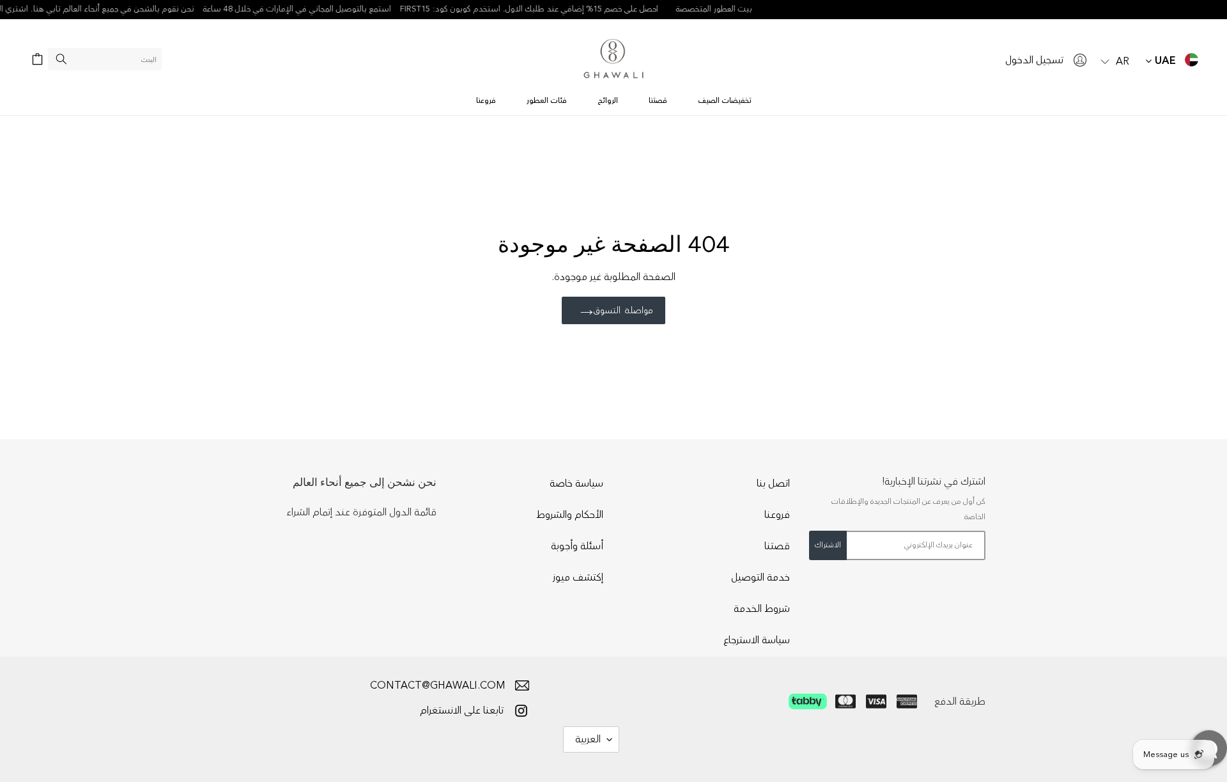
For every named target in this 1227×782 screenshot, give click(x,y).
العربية (588, 739)
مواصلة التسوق (622, 310)
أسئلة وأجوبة (577, 546)
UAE (1164, 61)
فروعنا (777, 514)
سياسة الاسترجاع (756, 640)
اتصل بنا (773, 483)
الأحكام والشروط (569, 514)
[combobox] (105, 59)
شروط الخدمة (762, 608)
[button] (1115, 59)
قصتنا (777, 546)
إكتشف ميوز (578, 577)
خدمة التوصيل (760, 577)
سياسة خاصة (576, 483)
